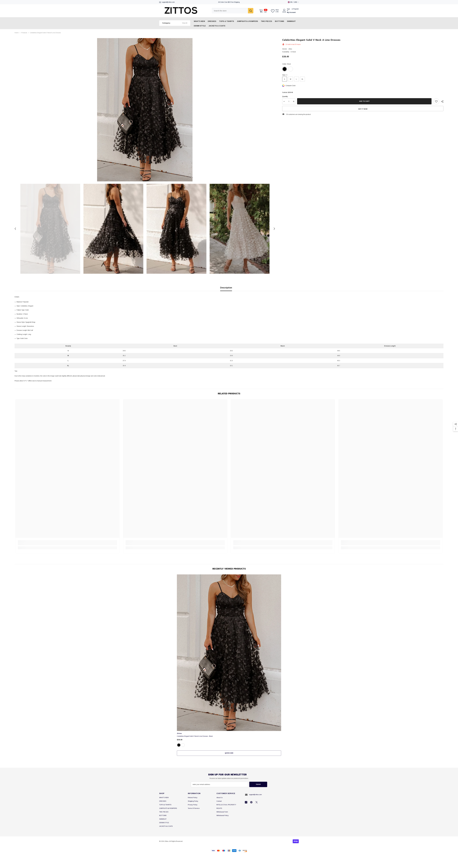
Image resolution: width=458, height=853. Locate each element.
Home (17, 33)
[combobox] (230, 10)
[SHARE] (441, 101)
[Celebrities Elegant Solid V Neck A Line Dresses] (229, 652)
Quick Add (229, 753)
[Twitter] (256, 802)
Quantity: (285, 96)
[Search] (232, 10)
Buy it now (362, 109)
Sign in (288, 9)
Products (24, 33)
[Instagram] (246, 802)
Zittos (290, 49)
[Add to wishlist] (436, 101)
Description (226, 287)
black (179, 745)
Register (296, 9)
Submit (258, 784)
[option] (145, 109)
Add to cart (364, 101)
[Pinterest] (251, 802)
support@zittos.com (168, 2)
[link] (67, 544)
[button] (15, 228)
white (183, 745)
